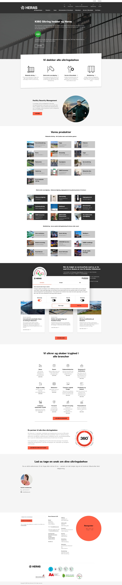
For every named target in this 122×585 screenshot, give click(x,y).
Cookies (50, 536)
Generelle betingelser (52, 534)
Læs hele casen (26, 329)
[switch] (54, 300)
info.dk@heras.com (55, 526)
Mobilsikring (90, 75)
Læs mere (37, 113)
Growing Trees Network (78, 272)
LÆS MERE (39, 45)
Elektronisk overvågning (50, 75)
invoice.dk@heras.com (54, 530)
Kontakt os (50, 541)
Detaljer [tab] (61, 282)
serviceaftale (84, 273)
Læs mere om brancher (61, 418)
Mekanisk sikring (30, 75)
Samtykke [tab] (42, 282)
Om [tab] (80, 282)
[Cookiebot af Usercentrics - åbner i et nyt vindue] (82, 278)
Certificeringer (51, 533)
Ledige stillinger (51, 538)
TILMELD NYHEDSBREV (26, 520)
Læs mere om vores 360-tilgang (38, 447)
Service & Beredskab (70, 75)
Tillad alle (79, 305)
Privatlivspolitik (51, 537)
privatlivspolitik (23, 525)
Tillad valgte (60, 305)
